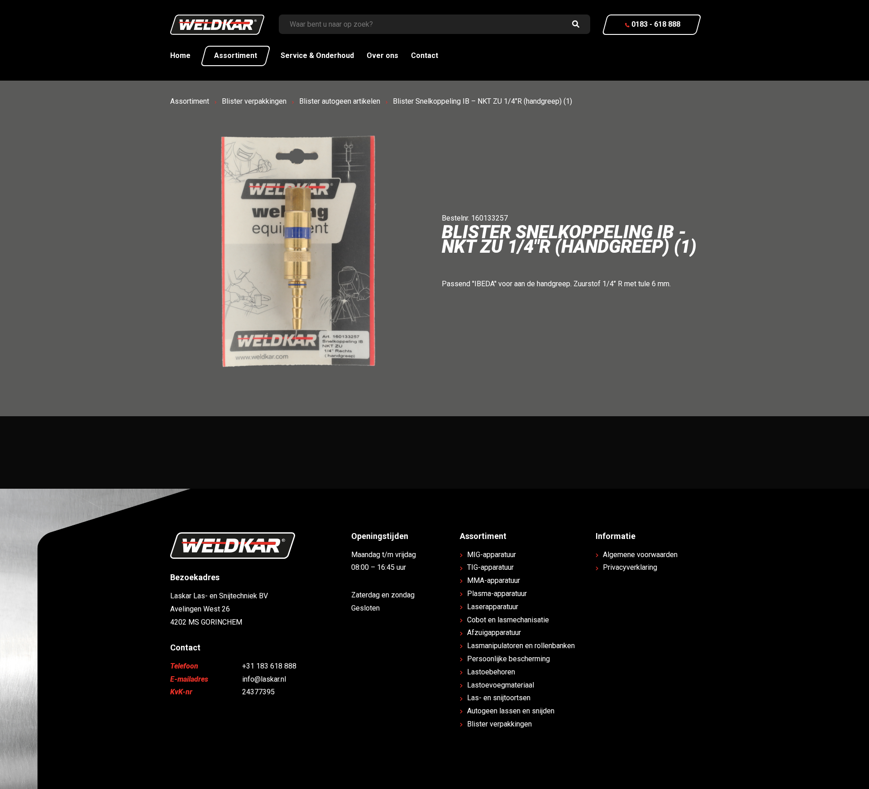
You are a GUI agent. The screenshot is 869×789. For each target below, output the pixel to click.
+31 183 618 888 (269, 666)
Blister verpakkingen (254, 101)
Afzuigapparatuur (494, 632)
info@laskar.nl (264, 679)
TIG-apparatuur (490, 567)
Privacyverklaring (630, 567)
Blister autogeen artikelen (339, 101)
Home (180, 55)
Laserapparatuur (492, 606)
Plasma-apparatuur (497, 593)
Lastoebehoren (491, 672)
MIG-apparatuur (491, 554)
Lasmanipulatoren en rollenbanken (521, 645)
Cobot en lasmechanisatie (508, 620)
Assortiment (235, 55)
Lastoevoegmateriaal (500, 685)
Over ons (382, 55)
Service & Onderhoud (317, 55)
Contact (424, 55)
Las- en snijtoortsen (498, 697)
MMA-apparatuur (493, 580)
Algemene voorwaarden (640, 554)
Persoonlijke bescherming (508, 658)
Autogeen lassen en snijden (510, 711)
